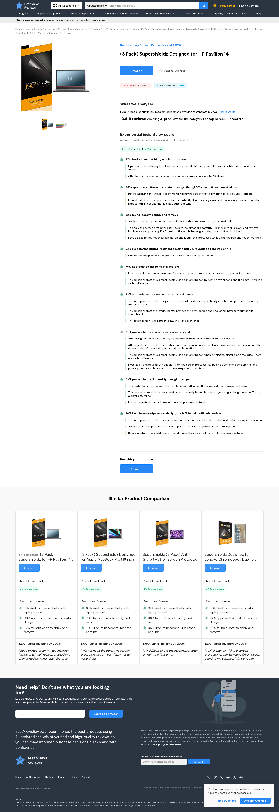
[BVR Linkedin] (241, 773)
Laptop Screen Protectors (40, 29)
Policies (62, 777)
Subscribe (199, 761)
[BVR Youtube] (228, 773)
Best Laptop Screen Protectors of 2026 (150, 45)
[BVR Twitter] (221, 773)
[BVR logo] (27, 5)
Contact (49, 777)
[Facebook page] (208, 773)
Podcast (86, 777)
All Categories (33, 777)
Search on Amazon (106, 714)
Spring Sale (22, 13)
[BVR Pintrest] (234, 773)
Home (18, 29)
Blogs (74, 777)
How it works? (228, 112)
